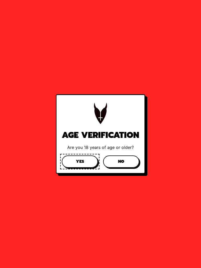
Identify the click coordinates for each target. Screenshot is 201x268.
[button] (80, 161)
